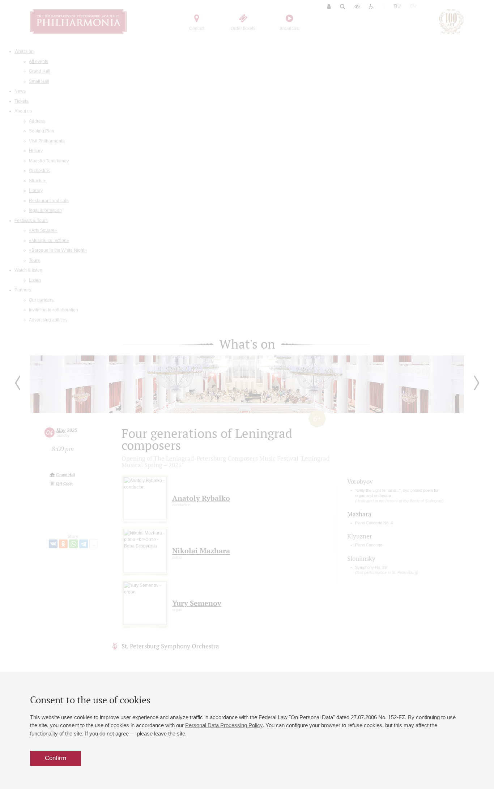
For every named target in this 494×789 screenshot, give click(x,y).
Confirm (55, 758)
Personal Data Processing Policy (224, 725)
